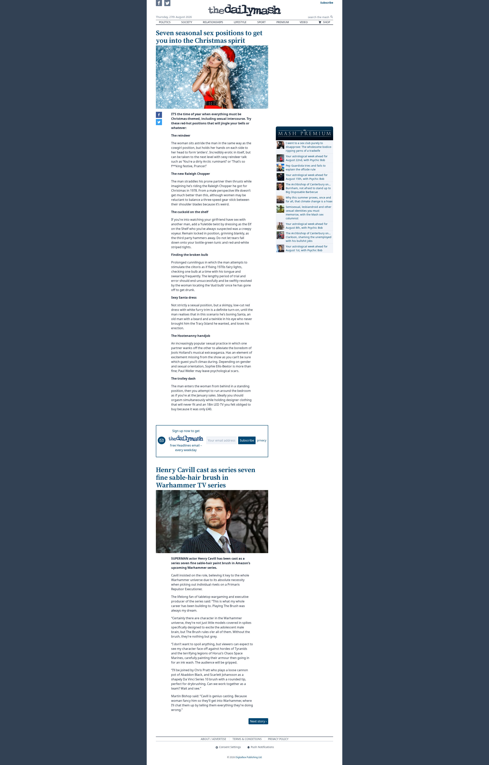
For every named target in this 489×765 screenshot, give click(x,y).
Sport (261, 22)
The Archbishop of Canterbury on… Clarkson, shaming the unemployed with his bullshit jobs (308, 237)
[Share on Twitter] (159, 122)
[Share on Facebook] (159, 115)
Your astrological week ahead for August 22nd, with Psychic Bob (307, 158)
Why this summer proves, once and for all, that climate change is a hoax (309, 199)
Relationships (213, 22)
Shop (326, 22)
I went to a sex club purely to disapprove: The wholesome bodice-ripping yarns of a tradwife (309, 146)
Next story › (258, 721)
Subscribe (247, 440)
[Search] (331, 17)
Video (304, 22)
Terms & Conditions (247, 739)
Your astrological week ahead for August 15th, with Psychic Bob (307, 177)
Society (186, 22)
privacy (261, 440)
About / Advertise (213, 739)
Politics (165, 22)
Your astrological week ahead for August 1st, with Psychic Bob (307, 248)
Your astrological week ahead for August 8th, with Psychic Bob (307, 225)
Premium (282, 22)
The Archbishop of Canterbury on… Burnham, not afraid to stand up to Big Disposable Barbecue (308, 188)
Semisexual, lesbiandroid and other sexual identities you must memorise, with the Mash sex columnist (308, 212)
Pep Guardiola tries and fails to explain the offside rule (305, 167)
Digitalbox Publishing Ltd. (249, 757)
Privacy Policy (278, 739)
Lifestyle (240, 22)
